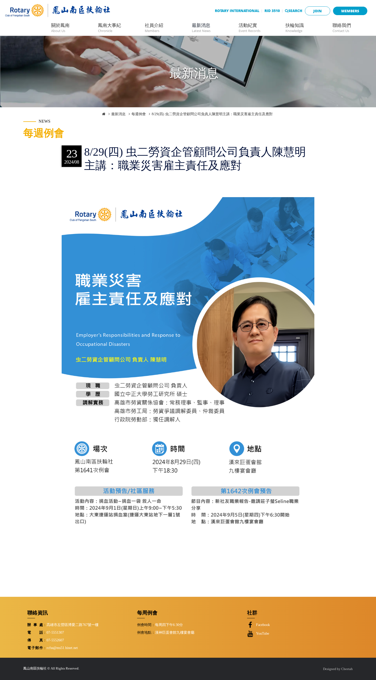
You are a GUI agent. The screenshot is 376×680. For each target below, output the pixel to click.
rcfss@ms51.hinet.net (62, 648)
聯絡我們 (342, 27)
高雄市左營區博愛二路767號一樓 (72, 625)
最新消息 (201, 27)
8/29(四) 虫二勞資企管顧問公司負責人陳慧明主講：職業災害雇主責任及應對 (212, 114)
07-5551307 (55, 632)
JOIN (317, 10)
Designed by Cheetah (338, 669)
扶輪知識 (294, 27)
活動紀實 (249, 27)
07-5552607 (55, 640)
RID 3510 (272, 10)
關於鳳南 (60, 27)
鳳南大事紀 (109, 27)
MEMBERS (350, 10)
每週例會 (138, 114)
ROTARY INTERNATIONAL (237, 10)
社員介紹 (154, 27)
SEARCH (295, 10)
